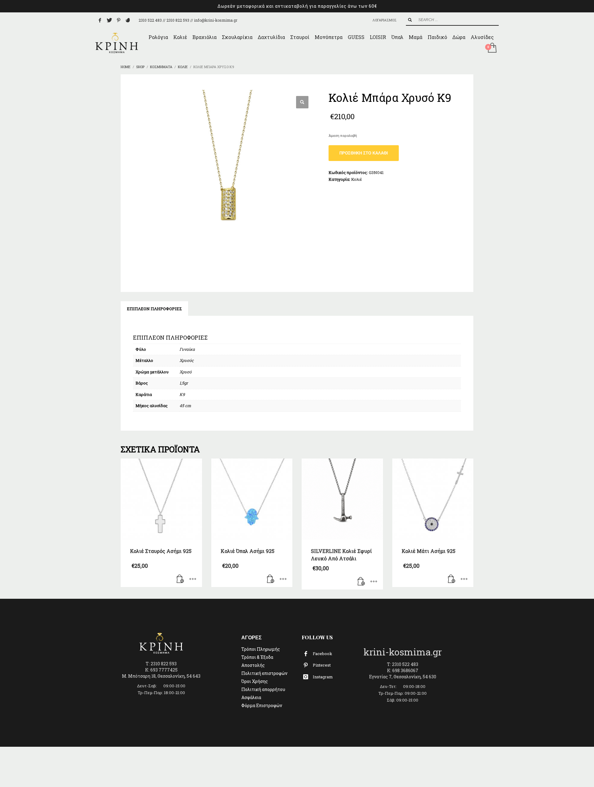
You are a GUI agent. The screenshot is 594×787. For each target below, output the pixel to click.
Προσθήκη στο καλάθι (363, 153)
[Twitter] (109, 20)
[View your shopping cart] (492, 48)
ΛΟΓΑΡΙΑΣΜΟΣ (384, 20)
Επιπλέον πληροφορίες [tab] (154, 308)
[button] (302, 102)
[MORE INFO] (193, 579)
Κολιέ (356, 179)
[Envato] (127, 20)
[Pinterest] (118, 20)
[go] (410, 20)
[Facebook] (100, 20)
